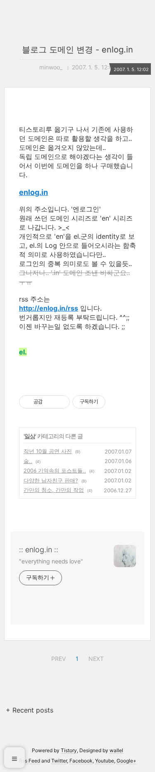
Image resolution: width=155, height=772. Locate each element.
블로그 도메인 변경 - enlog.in (77, 50)
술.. (28, 461)
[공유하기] (50, 402)
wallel (116, 750)
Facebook (81, 761)
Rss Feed (29, 761)
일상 (29, 435)
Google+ (126, 761)
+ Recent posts (29, 710)
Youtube (104, 761)
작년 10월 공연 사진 (48, 451)
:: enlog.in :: (38, 549)
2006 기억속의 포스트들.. (55, 470)
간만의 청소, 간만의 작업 (54, 490)
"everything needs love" (51, 561)
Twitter (59, 761)
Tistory (69, 750)
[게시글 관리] (60, 402)
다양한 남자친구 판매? (51, 480)
